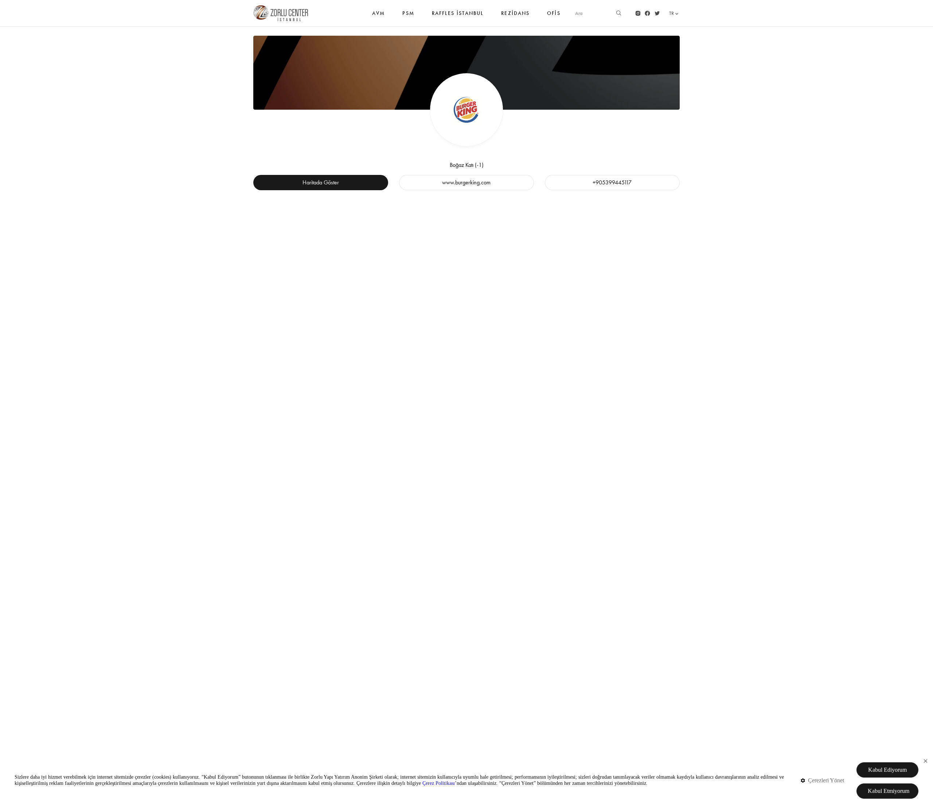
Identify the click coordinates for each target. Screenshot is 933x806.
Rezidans (515, 13)
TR (671, 13)
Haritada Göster (320, 182)
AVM (378, 13)
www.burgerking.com (466, 182)
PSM (408, 13)
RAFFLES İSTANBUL (458, 13)
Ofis (553, 13)
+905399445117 (612, 182)
